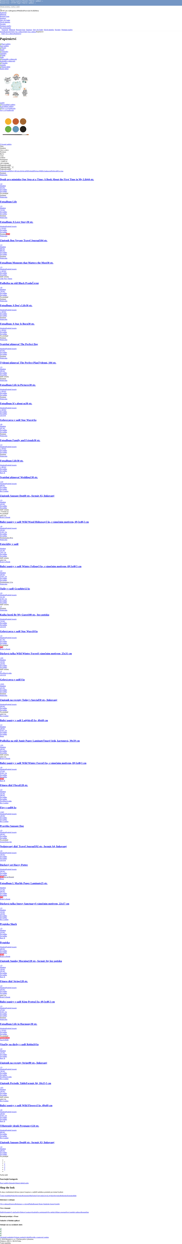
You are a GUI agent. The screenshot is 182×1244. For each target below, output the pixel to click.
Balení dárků (20, 1183)
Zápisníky (12, 1183)
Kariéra (34, 1212)
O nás (13, 1212)
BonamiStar (85, 1212)
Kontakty (8, 1212)
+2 (1, 606)
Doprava (12, 1204)
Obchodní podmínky (7, 1237)
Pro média (51, 1212)
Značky (17, 1212)
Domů (2, 32)
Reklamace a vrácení (22, 1204)
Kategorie (7, 32)
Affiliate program (60, 1212)
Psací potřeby (4, 1183)
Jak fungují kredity (53, 1204)
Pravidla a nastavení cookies (39, 1237)
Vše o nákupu (4, 1204)
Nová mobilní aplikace (73, 1212)
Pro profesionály (42, 1212)
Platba (31, 1204)
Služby (2, 1212)
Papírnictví (17, 34)
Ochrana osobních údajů (22, 1237)
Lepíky (26, 1183)
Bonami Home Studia (40, 1204)
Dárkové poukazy (26, 1212)
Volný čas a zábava (29, 32)
